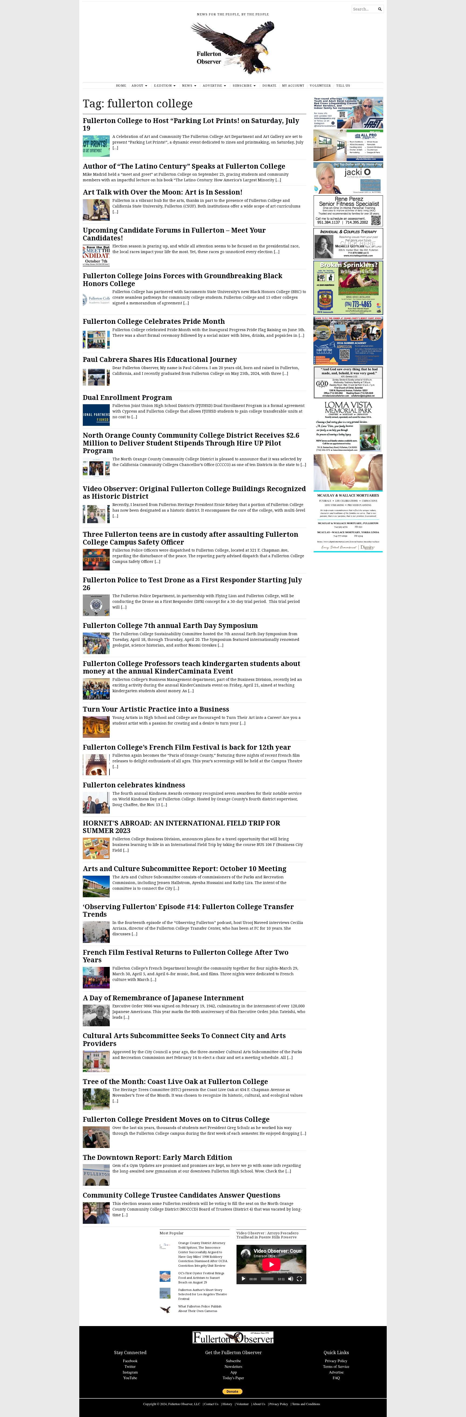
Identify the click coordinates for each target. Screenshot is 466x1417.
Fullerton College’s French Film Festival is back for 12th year (187, 747)
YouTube (130, 1377)
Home (121, 85)
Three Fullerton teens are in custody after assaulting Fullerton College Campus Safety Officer (190, 538)
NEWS (187, 85)
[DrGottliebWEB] (348, 258)
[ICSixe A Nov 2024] (348, 127)
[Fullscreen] (299, 1279)
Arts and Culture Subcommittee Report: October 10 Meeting (184, 868)
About (137, 85)
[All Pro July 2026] (348, 160)
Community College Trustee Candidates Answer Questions (181, 1195)
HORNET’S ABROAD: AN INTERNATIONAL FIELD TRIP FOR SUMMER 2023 (181, 826)
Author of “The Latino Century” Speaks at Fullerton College (184, 166)
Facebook (130, 1360)
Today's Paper (233, 1377)
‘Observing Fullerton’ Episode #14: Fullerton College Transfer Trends (188, 910)
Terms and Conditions (306, 1404)
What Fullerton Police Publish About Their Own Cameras (199, 1308)
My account (293, 85)
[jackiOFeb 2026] (348, 193)
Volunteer (320, 85)
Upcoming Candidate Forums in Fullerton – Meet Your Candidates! (174, 234)
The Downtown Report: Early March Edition (157, 1157)
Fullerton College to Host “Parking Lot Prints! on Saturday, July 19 (191, 124)
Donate (269, 85)
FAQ (336, 1377)
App (233, 1372)
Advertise (212, 85)
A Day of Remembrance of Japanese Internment (163, 997)
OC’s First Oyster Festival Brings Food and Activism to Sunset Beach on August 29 (201, 1277)
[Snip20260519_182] (348, 364)
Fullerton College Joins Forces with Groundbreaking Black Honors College (182, 279)
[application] (271, 1264)
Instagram (130, 1372)
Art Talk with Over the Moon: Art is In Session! (162, 192)
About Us (259, 1404)
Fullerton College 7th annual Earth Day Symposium (170, 625)
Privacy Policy (336, 1360)
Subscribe (242, 85)
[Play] (243, 1279)
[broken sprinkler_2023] (348, 314)
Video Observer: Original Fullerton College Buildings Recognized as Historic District (194, 492)
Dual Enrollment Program (127, 397)
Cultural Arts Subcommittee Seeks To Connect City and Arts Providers (184, 1039)
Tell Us (343, 85)
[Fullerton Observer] (233, 51)
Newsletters (233, 1366)
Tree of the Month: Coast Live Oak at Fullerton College (175, 1081)
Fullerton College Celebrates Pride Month (154, 321)
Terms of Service (336, 1366)
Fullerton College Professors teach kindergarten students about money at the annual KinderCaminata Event (191, 667)
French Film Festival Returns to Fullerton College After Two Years (186, 956)
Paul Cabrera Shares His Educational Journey (160, 359)
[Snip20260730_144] (348, 225)
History (227, 1404)
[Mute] (290, 1279)
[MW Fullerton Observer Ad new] (348, 552)
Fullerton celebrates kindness (134, 784)
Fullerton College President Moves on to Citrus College (176, 1119)
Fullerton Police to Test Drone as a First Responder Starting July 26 (192, 583)
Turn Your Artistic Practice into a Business (156, 709)
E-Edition (163, 85)
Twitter (130, 1366)
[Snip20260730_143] (348, 398)
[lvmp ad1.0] (348, 451)
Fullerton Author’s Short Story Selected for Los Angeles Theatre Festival (202, 1294)
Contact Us (211, 1404)
